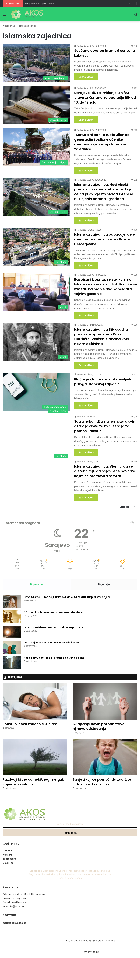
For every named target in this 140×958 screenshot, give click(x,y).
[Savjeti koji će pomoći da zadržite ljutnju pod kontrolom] (105, 757)
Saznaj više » (86, 76)
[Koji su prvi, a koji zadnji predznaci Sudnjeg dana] (12, 662)
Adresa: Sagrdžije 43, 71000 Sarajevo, (24, 894)
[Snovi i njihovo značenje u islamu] (35, 701)
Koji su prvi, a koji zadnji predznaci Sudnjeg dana (54, 657)
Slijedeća (124, 506)
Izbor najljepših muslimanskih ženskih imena (51, 642)
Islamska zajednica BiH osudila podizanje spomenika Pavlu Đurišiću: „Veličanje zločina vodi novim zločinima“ (101, 336)
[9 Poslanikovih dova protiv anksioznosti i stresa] (12, 616)
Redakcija (81, 230)
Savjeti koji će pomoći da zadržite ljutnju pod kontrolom (102, 782)
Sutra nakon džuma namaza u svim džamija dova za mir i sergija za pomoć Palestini (105, 426)
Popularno (36, 584)
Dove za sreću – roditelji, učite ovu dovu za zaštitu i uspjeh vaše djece (67, 597)
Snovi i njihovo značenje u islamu (31, 723)
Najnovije (104, 584)
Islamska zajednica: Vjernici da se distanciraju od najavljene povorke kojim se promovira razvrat (104, 471)
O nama (7, 850)
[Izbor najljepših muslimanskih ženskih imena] (12, 647)
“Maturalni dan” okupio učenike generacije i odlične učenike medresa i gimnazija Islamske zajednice (101, 141)
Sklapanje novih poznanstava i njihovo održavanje (51, 3)
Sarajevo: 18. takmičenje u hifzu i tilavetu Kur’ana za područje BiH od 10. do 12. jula (105, 97)
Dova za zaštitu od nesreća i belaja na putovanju (54, 627)
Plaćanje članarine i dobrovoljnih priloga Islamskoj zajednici (102, 381)
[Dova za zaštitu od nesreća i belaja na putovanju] (12, 632)
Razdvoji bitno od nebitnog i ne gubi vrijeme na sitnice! (34, 782)
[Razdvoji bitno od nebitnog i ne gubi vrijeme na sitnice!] (35, 757)
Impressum (9, 858)
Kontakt (7, 854)
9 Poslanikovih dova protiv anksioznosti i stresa (54, 612)
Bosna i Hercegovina (14, 898)
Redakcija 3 (82, 324)
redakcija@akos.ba (13, 906)
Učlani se (8, 862)
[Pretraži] (135, 15)
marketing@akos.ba (14, 922)
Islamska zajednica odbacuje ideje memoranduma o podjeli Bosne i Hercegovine (104, 239)
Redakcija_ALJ (84, 46)
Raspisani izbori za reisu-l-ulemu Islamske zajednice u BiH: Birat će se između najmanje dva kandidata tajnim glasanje (105, 286)
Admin (80, 416)
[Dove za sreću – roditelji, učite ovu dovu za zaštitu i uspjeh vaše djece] (12, 601)
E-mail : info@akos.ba (15, 902)
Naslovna (10, 25)
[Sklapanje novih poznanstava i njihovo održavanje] (105, 701)
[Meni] (4, 15)
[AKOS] (27, 14)
